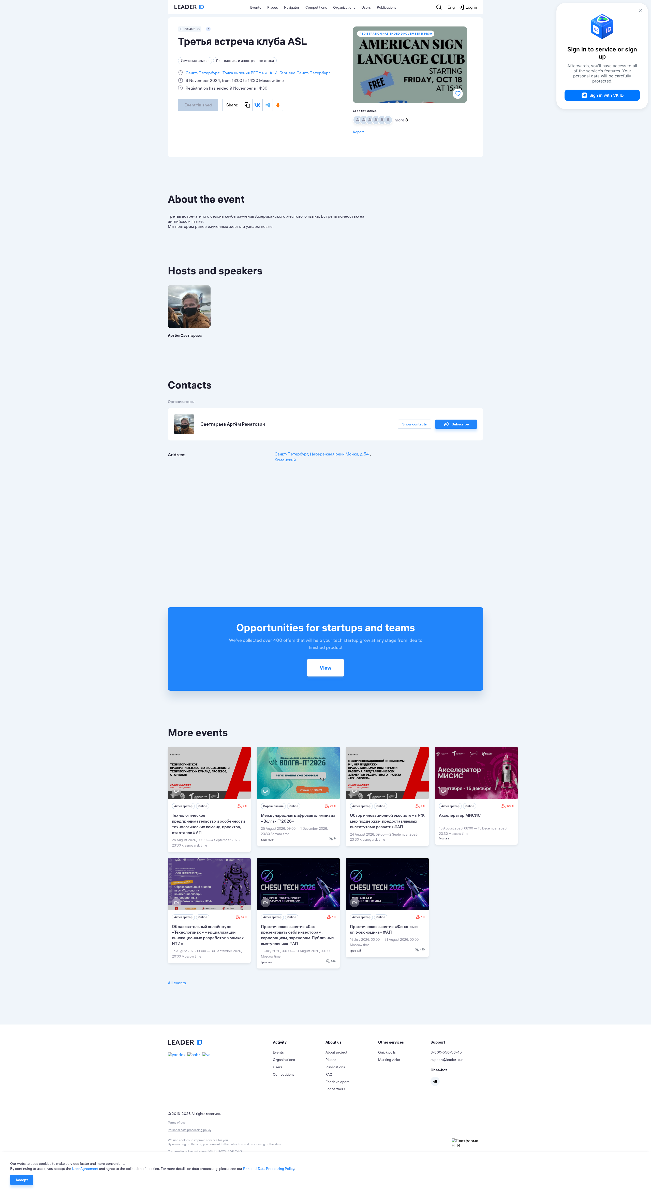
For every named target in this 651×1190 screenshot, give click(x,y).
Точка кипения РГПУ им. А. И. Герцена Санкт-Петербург (275, 72)
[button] (299, 1042)
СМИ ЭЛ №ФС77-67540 (224, 1151)
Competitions (316, 7)
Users (366, 7)
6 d (245, 806)
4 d (423, 806)
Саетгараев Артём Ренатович (232, 424)
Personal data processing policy (189, 1130)
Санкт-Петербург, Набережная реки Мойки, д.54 (322, 453)
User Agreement (85, 1168)
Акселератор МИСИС (460, 815)
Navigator (291, 7)
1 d (334, 917)
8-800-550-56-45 (446, 1052)
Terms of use (177, 1122)
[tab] (299, 1042)
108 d (510, 806)
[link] (209, 799)
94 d (333, 806)
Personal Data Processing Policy (268, 1168)
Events (255, 7)
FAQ (329, 1074)
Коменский (285, 460)
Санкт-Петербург (203, 72)
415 (333, 961)
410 (422, 949)
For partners (335, 1089)
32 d (244, 917)
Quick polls (387, 1052)
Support (438, 1042)
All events (177, 982)
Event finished (198, 104)
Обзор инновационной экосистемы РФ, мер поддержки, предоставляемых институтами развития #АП (387, 821)
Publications (386, 7)
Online (202, 806)
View (325, 668)
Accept (22, 1180)
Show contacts (414, 424)
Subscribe (460, 424)
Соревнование (273, 806)
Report (358, 132)
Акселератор (183, 806)
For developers (337, 1082)
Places (272, 7)
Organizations (344, 7)
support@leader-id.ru (448, 1059)
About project (336, 1052)
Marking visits (389, 1059)
